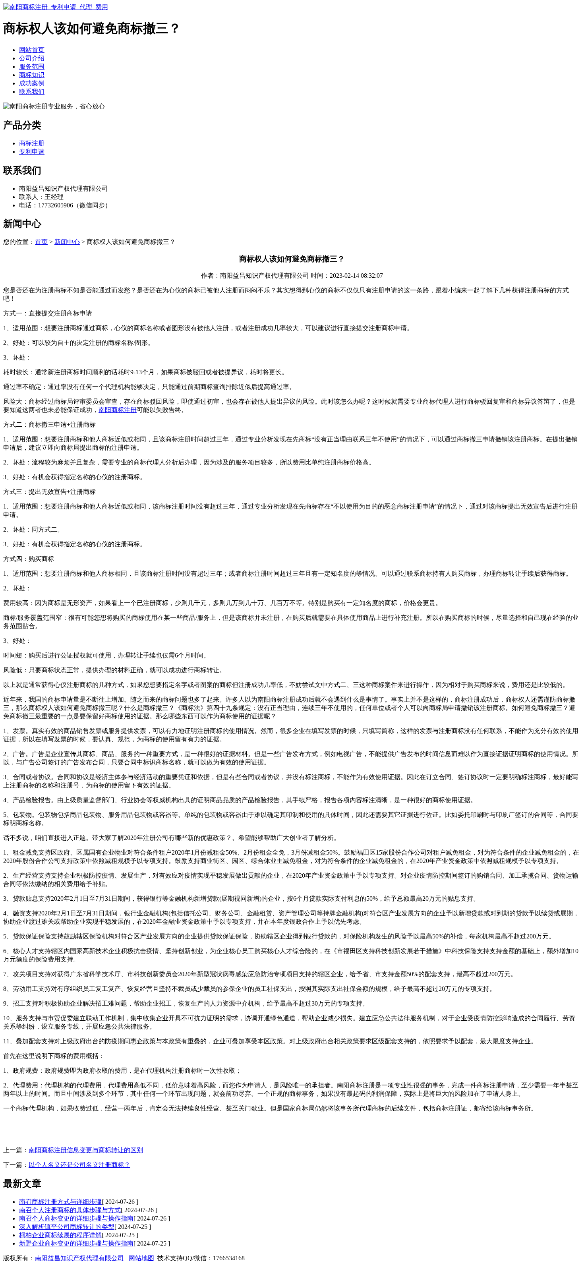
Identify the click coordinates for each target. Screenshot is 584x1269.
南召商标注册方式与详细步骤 (60, 1201)
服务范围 (31, 66)
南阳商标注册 (118, 409)
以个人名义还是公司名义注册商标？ (79, 1164)
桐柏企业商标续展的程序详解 (60, 1235)
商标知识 (31, 75)
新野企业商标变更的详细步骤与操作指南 (76, 1243)
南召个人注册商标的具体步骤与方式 (70, 1210)
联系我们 (31, 91)
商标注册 (31, 143)
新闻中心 (67, 241)
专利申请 (31, 151)
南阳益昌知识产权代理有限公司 (79, 1258)
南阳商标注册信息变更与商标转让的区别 (86, 1150)
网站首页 (31, 49)
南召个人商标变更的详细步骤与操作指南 (76, 1218)
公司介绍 (31, 58)
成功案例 (31, 83)
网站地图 (141, 1258)
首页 (41, 241)
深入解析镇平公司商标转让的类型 (66, 1226)
